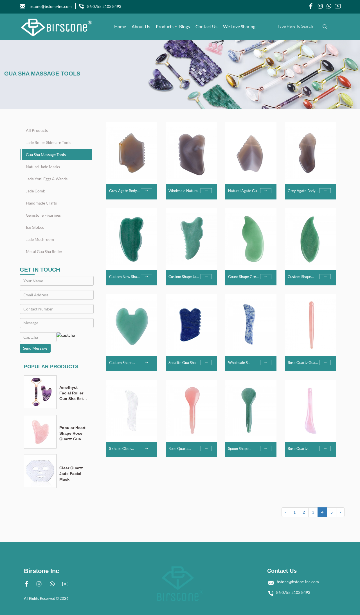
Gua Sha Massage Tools (46, 154)
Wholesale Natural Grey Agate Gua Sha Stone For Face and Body (183, 191)
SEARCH (324, 25)
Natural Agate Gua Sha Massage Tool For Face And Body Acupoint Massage (243, 191)
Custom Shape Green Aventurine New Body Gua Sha (124, 362)
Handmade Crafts (41, 203)
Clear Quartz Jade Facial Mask (71, 473)
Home (120, 26)
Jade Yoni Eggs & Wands (47, 178)
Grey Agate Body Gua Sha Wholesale (124, 191)
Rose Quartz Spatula (178, 448)
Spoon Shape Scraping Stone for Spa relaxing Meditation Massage (242, 448)
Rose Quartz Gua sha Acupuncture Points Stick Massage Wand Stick (301, 362)
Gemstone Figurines (43, 215)
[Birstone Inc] (57, 27)
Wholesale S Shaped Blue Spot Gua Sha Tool (242, 362)
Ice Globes (35, 227)
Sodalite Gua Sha (182, 362)
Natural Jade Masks (43, 166)
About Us (141, 26)
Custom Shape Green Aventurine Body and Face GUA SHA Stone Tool (302, 276)
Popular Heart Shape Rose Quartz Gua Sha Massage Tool (72, 433)
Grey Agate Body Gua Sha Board (302, 191)
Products (165, 26)
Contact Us (206, 26)
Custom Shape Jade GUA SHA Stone (184, 276)
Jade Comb (35, 190)
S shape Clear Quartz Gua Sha (122, 448)
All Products (37, 130)
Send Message (35, 348)
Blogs (184, 26)
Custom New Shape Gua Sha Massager (125, 276)
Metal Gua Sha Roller (44, 251)
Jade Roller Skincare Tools (48, 142)
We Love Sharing (239, 26)
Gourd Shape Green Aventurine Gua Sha (244, 276)
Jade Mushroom (40, 239)
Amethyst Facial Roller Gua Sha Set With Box (71, 393)
